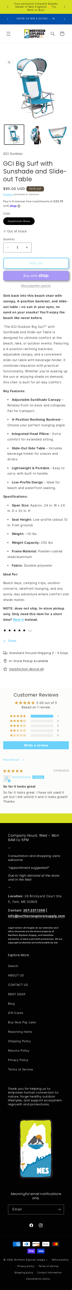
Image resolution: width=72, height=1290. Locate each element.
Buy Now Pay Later (22, 1022)
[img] (13, 771)
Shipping (8, 194)
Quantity (9, 239)
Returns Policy (18, 1050)
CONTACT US (18, 985)
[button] (8, 33)
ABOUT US (16, 975)
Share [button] (12, 641)
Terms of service (48, 1266)
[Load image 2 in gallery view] (36, 135)
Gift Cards (15, 1013)
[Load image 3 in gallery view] (58, 135)
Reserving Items (20, 1032)
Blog (11, 1003)
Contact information (49, 1272)
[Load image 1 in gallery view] (14, 135)
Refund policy (60, 1259)
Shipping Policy (19, 1041)
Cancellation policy (38, 1278)
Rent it (18, 620)
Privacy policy (25, 1266)
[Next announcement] (64, 6)
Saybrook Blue (21, 222)
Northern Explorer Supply (29, 1259)
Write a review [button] (36, 745)
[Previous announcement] (7, 6)
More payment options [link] (36, 285)
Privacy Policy (18, 1060)
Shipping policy (23, 1272)
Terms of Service (20, 1069)
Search (13, 966)
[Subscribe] (59, 1209)
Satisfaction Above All (26, 669)
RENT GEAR (16, 994)
